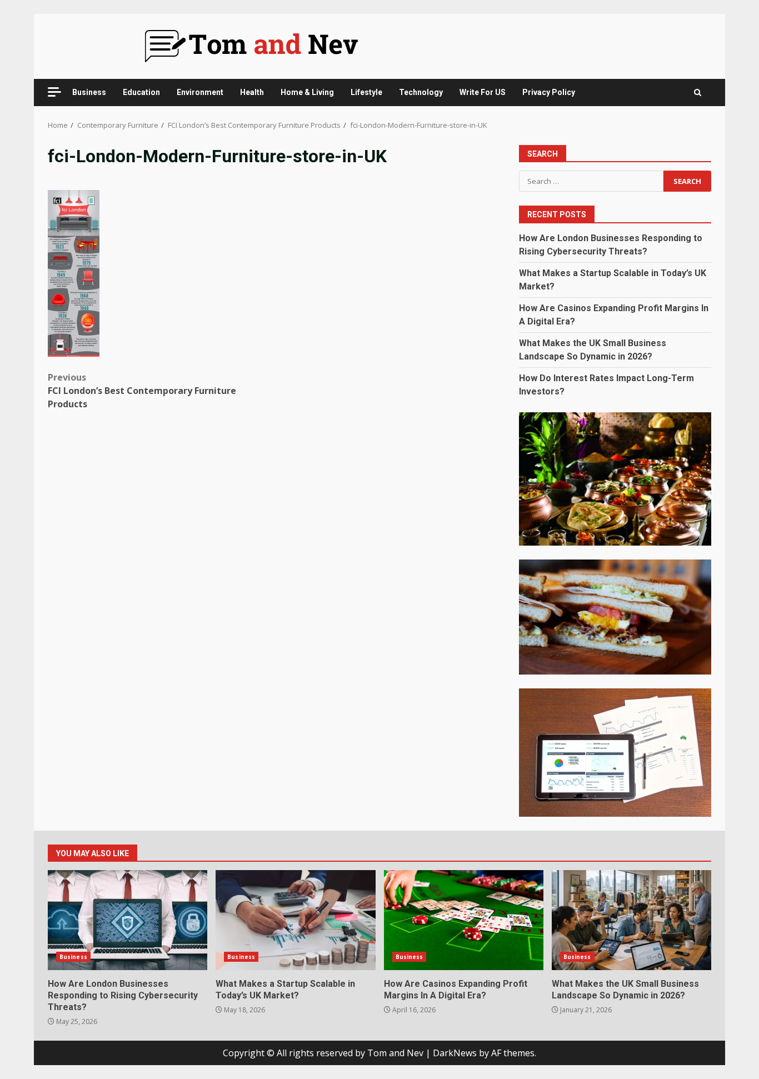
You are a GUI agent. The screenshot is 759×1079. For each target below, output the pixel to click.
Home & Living (307, 92)
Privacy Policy (548, 92)
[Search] (697, 92)
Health (252, 92)
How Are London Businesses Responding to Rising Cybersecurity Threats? (127, 920)
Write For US (483, 92)
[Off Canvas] (54, 92)
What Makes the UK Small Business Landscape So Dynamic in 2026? (631, 920)
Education (141, 92)
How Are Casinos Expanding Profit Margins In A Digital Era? (463, 920)
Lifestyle (366, 92)
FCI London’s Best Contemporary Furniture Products (142, 390)
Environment (200, 92)
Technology (421, 92)
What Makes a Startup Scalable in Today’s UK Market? (295, 920)
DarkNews (455, 1053)
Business (89, 92)
